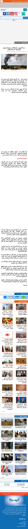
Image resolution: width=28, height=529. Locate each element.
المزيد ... (2, 411)
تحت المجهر (24, 42)
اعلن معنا (23, 524)
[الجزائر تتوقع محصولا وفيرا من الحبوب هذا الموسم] (7, 422)
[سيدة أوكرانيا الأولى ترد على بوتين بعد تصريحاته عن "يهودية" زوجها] (7, 445)
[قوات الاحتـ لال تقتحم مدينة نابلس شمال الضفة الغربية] (20, 422)
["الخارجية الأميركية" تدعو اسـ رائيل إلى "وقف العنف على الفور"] (20, 457)
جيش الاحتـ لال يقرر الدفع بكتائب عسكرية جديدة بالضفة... (7, 462)
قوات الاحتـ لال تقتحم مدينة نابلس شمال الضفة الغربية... (20, 427)
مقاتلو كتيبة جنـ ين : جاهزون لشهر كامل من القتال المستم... (6, 439)
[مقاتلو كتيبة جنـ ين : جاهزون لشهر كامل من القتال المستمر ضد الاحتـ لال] (7, 434)
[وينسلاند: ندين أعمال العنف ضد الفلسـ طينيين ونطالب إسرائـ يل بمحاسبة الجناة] (7, 469)
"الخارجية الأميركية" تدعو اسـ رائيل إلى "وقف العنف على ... (20, 462)
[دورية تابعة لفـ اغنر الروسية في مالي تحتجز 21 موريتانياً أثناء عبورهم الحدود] (20, 469)
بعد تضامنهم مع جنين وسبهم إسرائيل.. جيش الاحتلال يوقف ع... (20, 439)
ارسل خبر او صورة (21, 526)
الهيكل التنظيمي (22, 523)
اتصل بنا (24, 521)
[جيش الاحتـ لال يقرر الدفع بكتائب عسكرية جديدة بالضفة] (7, 457)
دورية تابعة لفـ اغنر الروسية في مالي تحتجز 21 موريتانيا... (20, 474)
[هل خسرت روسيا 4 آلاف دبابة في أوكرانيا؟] (20, 445)
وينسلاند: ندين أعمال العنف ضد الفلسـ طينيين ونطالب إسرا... (7, 474)
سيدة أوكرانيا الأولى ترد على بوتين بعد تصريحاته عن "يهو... (6, 450)
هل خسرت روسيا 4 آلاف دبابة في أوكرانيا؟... (20, 450)
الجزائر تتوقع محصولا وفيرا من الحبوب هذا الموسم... (7, 427)
